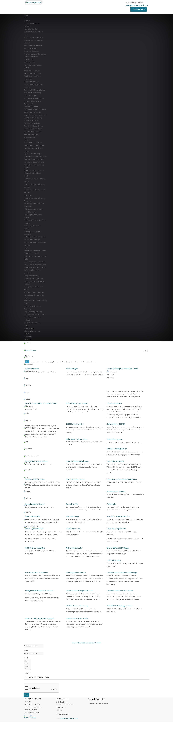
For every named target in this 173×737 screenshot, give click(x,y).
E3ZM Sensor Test (73, 529)
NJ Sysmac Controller (74, 548)
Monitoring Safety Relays (34, 479)
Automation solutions (32, 704)
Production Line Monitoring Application (122, 479)
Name (26, 650)
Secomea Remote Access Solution (120, 591)
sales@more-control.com (137, 5)
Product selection (31, 710)
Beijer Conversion (32, 368)
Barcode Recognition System (36, 461)
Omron (77, 362)
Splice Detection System (75, 479)
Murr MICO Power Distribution (118, 516)
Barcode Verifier (72, 504)
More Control (66, 362)
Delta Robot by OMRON (116, 424)
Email (26, 658)
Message (27, 673)
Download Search (138, 9)
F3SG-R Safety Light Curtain (76, 403)
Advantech (34, 362)
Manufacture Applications (50, 362)
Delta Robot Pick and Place (76, 439)
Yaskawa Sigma (72, 368)
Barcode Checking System (117, 449)
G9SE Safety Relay (114, 560)
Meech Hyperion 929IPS (34, 529)
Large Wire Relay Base (115, 461)
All (27, 362)
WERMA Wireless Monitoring (77, 606)
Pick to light (111, 504)
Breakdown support (32, 712)
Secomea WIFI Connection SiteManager (122, 573)
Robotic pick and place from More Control (41, 403)
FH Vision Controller (114, 403)
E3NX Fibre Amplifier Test (116, 529)
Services (28, 701)
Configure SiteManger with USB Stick (39, 591)
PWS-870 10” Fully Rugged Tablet (119, 606)
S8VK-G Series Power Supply (77, 618)
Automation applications (33, 707)
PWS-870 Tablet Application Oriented (39, 618)
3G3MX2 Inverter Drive (74, 424)
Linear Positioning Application (77, 461)
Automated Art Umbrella (116, 491)
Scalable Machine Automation (36, 573)
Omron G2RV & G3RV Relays (118, 548)
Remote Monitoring (89, 362)
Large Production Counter (35, 504)
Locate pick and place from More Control (122, 368)
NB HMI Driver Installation (35, 548)
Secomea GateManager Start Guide (79, 591)
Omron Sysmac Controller (76, 573)
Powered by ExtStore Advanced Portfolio (86, 643)
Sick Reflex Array (72, 516)
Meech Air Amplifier (32, 516)
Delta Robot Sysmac (115, 439)
